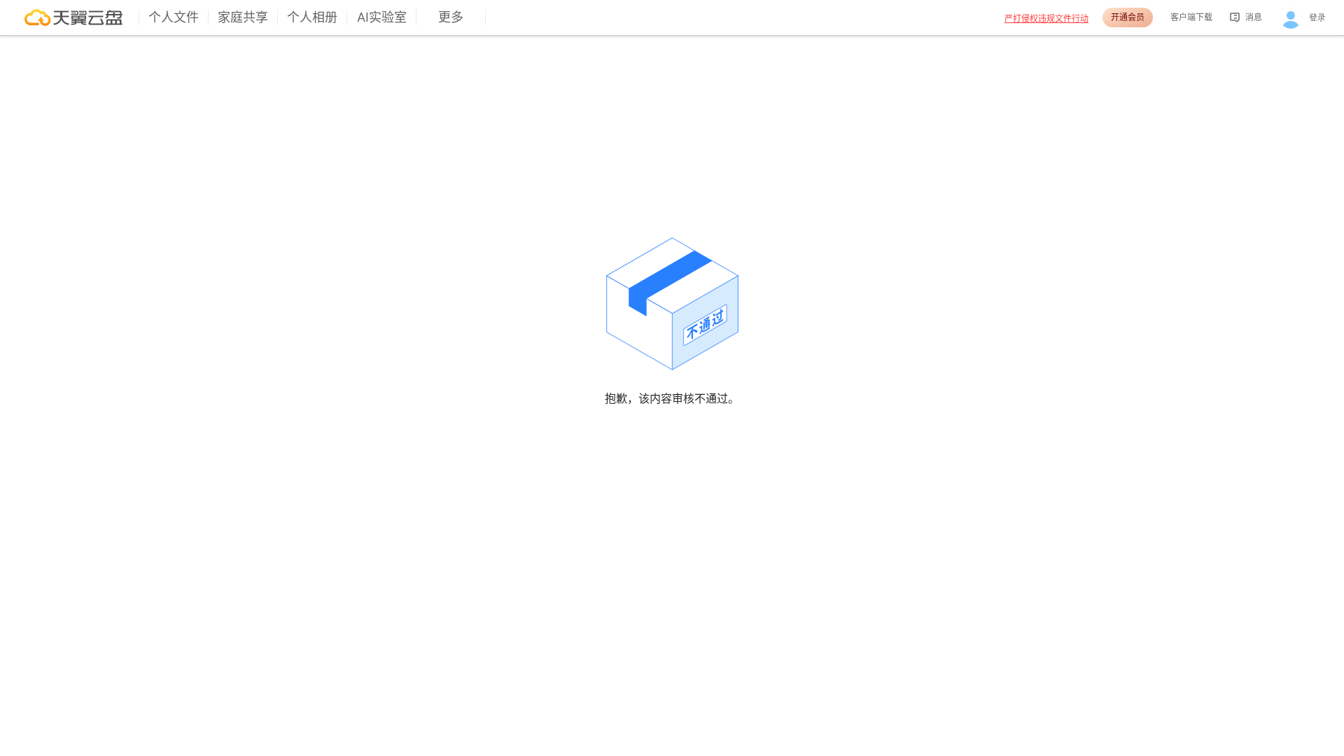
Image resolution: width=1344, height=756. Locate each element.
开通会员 (1127, 17)
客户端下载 (1191, 17)
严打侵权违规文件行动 (1046, 18)
